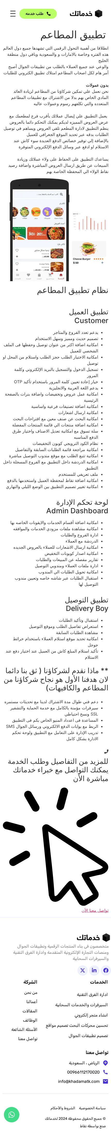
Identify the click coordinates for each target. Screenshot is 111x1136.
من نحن (30, 992)
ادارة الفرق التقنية (92, 994)
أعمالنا (31, 1001)
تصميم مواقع (57, 1025)
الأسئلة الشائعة (24, 1029)
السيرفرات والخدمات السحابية (81, 1004)
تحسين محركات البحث (88, 1025)
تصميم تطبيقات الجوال (88, 1035)
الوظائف (30, 1020)
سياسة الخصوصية (92, 1108)
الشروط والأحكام (63, 1108)
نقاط (83, 1126)
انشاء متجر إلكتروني (91, 1015)
